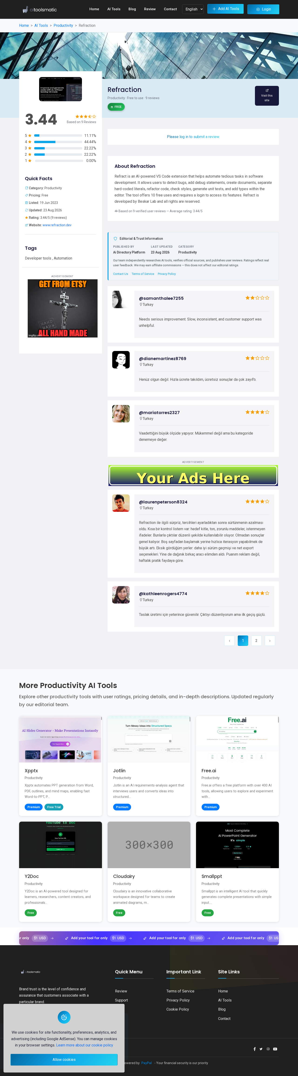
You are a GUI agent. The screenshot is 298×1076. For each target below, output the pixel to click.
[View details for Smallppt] (237, 872)
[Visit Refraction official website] (267, 96)
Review (150, 9)
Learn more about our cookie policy (84, 1045)
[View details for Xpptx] (60, 766)
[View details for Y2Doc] (60, 872)
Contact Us (120, 274)
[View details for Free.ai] (237, 766)
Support (121, 1000)
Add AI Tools (228, 9)
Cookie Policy (177, 1009)
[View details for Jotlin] (149, 766)
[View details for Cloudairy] (149, 872)
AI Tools (113, 9)
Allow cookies (64, 1059)
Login (266, 9)
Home (94, 9)
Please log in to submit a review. (193, 137)
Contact (170, 9)
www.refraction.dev (57, 225)
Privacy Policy (167, 274)
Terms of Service (143, 274)
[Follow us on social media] (255, 1049)
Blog (132, 9)
